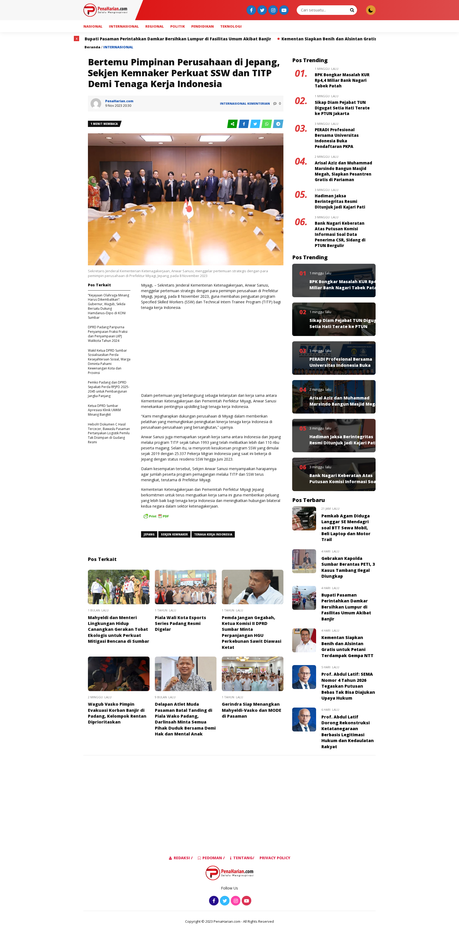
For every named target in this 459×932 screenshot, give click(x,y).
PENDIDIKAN (202, 26)
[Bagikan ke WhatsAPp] (267, 124)
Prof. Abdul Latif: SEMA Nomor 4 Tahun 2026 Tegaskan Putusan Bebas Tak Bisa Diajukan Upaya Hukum (348, 686)
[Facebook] (250, 10)
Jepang (149, 534)
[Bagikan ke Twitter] (255, 124)
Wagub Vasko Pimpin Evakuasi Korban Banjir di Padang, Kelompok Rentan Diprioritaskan (117, 713)
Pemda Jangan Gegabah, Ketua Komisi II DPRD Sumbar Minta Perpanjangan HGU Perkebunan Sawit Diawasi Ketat (251, 632)
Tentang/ (243, 857)
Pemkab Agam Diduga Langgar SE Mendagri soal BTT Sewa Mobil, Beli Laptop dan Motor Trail (346, 528)
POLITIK (177, 26)
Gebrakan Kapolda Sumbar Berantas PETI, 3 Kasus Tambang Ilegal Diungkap (348, 567)
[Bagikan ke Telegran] (278, 124)
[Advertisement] (212, 351)
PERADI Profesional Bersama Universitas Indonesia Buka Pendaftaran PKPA (337, 138)
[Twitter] (261, 10)
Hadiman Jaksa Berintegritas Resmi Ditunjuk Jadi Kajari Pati (340, 201)
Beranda (92, 47)
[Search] (352, 10)
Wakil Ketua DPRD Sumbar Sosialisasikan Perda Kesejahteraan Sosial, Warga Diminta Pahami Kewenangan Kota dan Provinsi (109, 361)
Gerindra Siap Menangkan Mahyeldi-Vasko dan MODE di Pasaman (251, 710)
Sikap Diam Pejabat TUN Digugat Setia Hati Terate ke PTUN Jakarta (342, 108)
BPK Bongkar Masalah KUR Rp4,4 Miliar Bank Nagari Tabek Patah (342, 80)
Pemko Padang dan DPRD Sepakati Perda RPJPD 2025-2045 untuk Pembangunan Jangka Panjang (108, 389)
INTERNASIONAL (124, 26)
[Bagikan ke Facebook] (244, 124)
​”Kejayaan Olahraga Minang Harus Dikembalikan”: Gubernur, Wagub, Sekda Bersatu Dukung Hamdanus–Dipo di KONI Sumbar (108, 306)
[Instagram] (272, 10)
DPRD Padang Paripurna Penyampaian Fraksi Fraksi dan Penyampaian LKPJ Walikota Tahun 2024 (108, 334)
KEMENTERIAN (258, 103)
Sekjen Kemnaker (174, 534)
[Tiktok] (283, 10)
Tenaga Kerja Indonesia (213, 534)
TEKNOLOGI (231, 26)
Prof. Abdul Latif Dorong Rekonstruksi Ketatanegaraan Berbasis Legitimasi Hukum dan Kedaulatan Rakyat (347, 732)
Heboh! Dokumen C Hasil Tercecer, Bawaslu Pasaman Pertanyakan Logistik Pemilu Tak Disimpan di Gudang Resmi (109, 433)
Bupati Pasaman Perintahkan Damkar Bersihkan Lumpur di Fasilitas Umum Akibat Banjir (107, 38)
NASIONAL (93, 26)
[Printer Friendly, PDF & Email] (156, 519)
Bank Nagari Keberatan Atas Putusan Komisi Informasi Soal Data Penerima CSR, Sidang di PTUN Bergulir (340, 234)
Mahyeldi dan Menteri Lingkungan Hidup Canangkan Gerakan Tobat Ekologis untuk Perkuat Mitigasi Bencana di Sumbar (118, 629)
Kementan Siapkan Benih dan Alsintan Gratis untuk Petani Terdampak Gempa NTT (298, 38)
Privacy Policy (275, 857)
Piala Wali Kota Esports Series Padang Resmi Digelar (180, 623)
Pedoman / (213, 857)
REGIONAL (154, 26)
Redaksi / (183, 857)
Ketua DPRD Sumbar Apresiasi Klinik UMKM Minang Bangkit (104, 410)
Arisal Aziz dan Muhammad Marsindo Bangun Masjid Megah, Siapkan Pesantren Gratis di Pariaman (343, 171)
